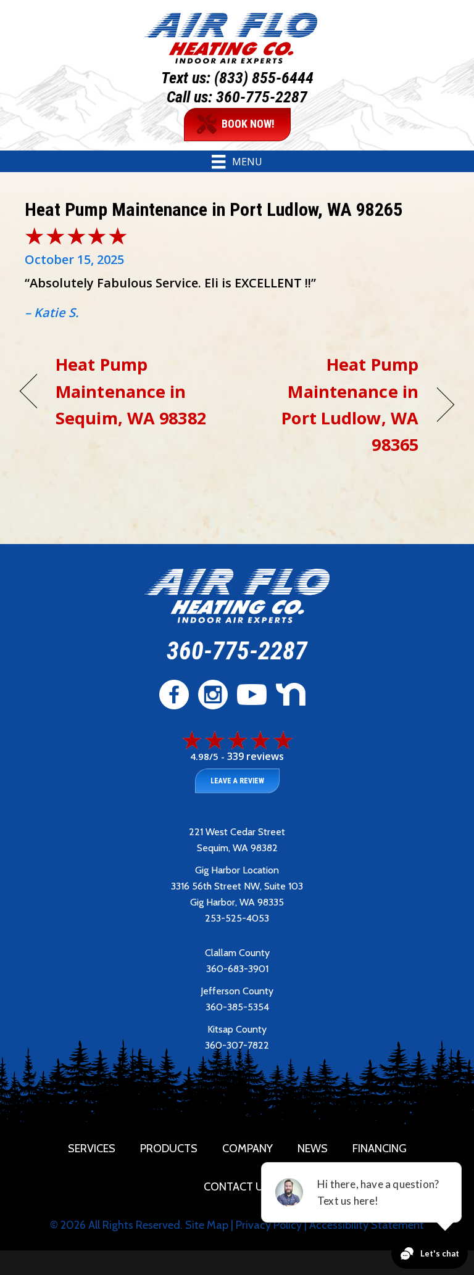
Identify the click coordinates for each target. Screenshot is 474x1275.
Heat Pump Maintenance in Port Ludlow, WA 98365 (334, 404)
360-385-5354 (237, 1007)
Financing (379, 1148)
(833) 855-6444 (264, 77)
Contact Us (237, 1187)
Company (247, 1148)
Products (169, 1148)
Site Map (206, 1225)
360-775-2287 (261, 97)
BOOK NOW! (248, 123)
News (312, 1148)
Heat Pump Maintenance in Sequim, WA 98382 (131, 391)
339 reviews (255, 756)
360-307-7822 (237, 1045)
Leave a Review (237, 781)
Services (91, 1148)
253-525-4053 (237, 918)
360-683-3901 (237, 969)
